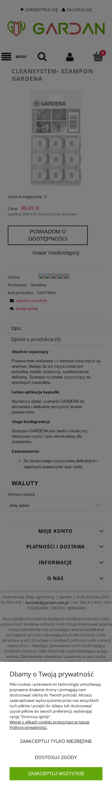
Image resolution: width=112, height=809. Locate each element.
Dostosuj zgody (56, 757)
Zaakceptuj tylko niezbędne (56, 741)
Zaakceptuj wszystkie (56, 773)
